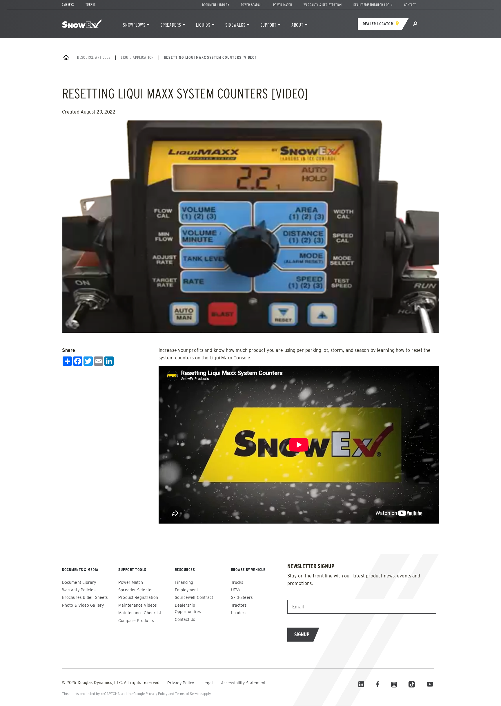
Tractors (239, 605)
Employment (186, 590)
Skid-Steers (242, 597)
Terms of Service (188, 694)
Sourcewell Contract (194, 597)
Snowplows (134, 25)
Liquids (203, 25)
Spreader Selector (135, 590)
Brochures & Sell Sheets (85, 597)
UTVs (235, 590)
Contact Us (185, 619)
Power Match (282, 5)
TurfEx (91, 4)
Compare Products (136, 620)
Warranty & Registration (323, 5)
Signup (301, 634)
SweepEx (68, 4)
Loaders (239, 612)
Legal (208, 683)
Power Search (251, 5)
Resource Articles (94, 57)
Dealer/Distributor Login (373, 5)
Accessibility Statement (243, 683)
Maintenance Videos (137, 605)
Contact (410, 5)
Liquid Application (137, 57)
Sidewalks (235, 25)
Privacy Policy (181, 683)
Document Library (215, 5)
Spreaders (170, 25)
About (297, 25)
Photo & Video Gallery (83, 605)
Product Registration (138, 597)
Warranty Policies (79, 590)
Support (268, 25)
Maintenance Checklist (139, 612)
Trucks (237, 582)
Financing (184, 582)
